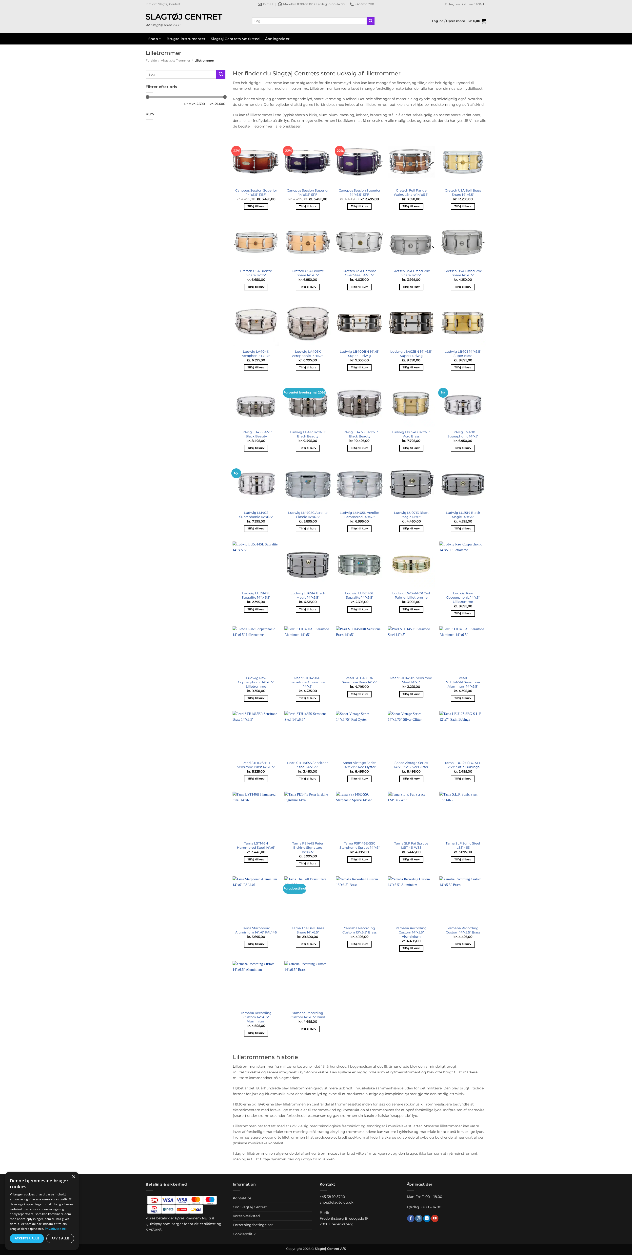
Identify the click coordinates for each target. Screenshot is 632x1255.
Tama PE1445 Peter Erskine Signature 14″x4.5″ (307, 847)
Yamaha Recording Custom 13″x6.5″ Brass (359, 930)
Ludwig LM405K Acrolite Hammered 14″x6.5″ (359, 515)
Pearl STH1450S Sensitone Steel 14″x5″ (411, 680)
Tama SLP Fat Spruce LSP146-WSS (411, 845)
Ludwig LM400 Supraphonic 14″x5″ (463, 434)
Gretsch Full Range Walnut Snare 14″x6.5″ (411, 192)
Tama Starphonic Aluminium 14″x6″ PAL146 (256, 930)
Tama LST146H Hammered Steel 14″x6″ (256, 845)
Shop (153, 39)
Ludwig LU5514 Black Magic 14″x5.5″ (463, 515)
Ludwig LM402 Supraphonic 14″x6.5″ (256, 515)
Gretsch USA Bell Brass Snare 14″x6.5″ (463, 192)
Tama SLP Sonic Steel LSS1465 (463, 845)
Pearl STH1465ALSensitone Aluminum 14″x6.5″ (463, 682)
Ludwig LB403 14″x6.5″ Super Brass (463, 353)
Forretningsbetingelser (253, 1225)
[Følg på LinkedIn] (427, 1218)
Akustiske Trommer (175, 60)
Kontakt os (242, 1198)
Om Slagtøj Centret (250, 1207)
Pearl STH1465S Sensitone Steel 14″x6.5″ (308, 765)
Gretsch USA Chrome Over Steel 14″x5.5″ (359, 273)
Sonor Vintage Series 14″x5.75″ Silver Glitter (411, 765)
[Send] (371, 21)
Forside (151, 60)
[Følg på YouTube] (434, 1218)
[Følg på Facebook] (411, 1218)
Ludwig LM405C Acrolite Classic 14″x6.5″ (308, 515)
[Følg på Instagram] (418, 1218)
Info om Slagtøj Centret (163, 4)
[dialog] (42, 1211)
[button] (448, 21)
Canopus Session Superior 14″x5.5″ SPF (308, 192)
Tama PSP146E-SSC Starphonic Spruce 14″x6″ (359, 845)
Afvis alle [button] (60, 1238)
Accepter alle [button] (27, 1238)
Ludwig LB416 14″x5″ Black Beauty (256, 434)
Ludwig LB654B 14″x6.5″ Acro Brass (411, 434)
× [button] (73, 1177)
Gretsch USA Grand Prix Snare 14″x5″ (411, 273)
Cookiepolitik (244, 1234)
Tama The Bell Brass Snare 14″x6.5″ (308, 930)
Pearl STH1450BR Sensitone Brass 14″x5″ (359, 680)
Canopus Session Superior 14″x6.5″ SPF (359, 192)
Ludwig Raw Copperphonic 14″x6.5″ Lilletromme (256, 682)
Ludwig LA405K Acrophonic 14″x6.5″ (307, 353)
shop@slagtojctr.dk (336, 1202)
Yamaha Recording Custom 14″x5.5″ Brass (463, 930)
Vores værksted (246, 1216)
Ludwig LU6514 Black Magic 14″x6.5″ (308, 595)
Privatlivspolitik (56, 1229)
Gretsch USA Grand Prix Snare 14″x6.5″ (463, 273)
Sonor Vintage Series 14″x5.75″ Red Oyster (359, 765)
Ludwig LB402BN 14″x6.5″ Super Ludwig (411, 353)
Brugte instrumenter (186, 39)
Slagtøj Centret (184, 17)
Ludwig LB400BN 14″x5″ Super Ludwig (359, 353)
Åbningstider (277, 39)
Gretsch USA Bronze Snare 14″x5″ (256, 273)
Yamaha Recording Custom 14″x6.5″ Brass (308, 1015)
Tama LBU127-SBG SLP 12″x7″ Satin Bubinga (463, 765)
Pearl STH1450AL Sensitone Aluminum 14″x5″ (308, 682)
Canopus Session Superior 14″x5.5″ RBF (256, 192)
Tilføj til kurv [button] (256, 206)
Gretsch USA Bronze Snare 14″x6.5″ (308, 273)
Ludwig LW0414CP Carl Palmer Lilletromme (411, 595)
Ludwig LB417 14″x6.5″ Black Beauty (308, 434)
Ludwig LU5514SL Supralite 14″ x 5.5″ (256, 595)
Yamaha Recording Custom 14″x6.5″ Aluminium (256, 1017)
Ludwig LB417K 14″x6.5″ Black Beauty (359, 434)
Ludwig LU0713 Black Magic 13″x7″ (411, 515)
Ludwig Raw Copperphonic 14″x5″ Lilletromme (463, 597)
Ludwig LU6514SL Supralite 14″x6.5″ (359, 595)
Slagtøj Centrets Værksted (235, 39)
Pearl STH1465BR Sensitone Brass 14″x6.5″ (256, 765)
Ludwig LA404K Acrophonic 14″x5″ (256, 353)
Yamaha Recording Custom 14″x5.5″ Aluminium (411, 932)
